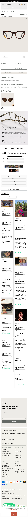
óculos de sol (14, 7)
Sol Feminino (18, 455)
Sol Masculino (19, 457)
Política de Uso (13, 509)
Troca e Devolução (7, 468)
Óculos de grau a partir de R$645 (14, 1)
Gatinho (12, 11)
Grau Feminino (6, 451)
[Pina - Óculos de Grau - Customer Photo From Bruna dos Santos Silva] (11, 166)
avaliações (21, 72)
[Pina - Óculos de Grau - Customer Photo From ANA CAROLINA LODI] (16, 166)
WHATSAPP (13, 439)
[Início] (2, 11)
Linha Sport (18, 451)
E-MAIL (8, 439)
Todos (4, 449)
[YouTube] (12, 443)
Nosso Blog (5, 470)
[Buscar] (18, 4)
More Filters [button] (12, 197)
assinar (14, 421)
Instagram (18, 465)
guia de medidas (8, 72)
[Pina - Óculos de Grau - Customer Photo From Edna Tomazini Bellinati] (21, 166)
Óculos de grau (7, 11)
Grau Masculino (6, 453)
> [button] (18, 391)
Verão (16, 453)
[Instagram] (3, 443)
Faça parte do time (20, 469)
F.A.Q (3, 439)
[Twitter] (6, 443)
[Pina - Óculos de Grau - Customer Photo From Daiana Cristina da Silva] (16, 170)
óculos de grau (5, 7)
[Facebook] (9, 443)
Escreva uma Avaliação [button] (14, 189)
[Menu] (3, 4)
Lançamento (23, 7)
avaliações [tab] (4, 193)
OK (14, 514)
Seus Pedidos (6, 463)
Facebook (18, 467)
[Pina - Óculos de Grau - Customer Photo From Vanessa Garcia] (11, 170)
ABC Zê (4, 472)
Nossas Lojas (18, 463)
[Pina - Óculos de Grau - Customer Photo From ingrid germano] (7, 166)
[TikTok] (14, 443)
